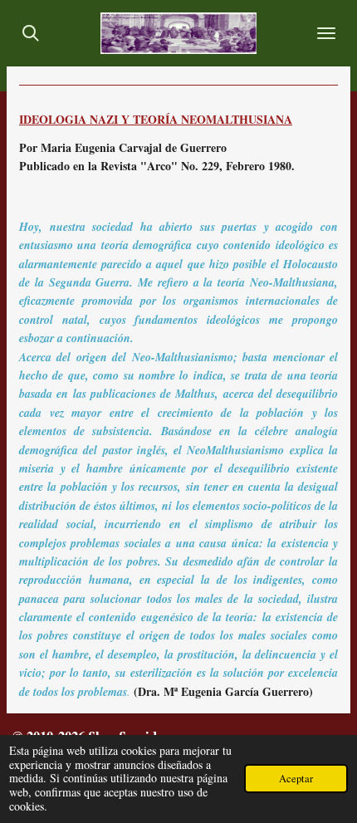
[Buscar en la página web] (30, 33)
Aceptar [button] (296, 779)
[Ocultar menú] (326, 33)
